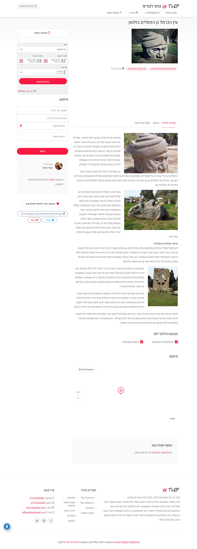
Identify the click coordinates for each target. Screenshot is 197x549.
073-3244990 (38, 503)
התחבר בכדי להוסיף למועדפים (40, 203)
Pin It (33, 220)
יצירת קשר (69, 511)
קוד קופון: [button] (25, 91)
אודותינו (71, 498)
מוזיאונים (132, 68)
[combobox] (42, 110)
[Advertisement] (125, 95)
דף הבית (170, 12)
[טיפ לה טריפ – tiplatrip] (161, 6)
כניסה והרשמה (26, 6)
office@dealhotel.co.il (34, 512)
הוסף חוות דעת (142, 123)
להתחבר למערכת (160, 452)
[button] (78, 392)
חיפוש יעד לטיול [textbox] (59, 110)
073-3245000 (37, 498)
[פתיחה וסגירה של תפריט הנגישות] (7, 526)
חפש (42, 151)
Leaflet (172, 418)
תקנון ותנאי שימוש (69, 504)
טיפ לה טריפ (70, 542)
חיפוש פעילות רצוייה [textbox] (57, 118)
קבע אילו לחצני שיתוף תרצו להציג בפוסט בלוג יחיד (41, 213)
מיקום (156, 123)
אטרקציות (171, 68)
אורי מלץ (47, 168)
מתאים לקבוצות (131, 342)
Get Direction (87, 369)
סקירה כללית (168, 123)
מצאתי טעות (113, 12)
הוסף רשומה (87, 513)
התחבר (51, 180)
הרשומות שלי (87, 503)
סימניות (71, 516)
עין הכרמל (116, 69)
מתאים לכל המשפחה (162, 342)
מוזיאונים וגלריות (158, 68)
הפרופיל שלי (87, 498)
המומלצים (152, 12)
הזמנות (71, 521)
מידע (133, 12)
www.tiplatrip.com (36, 508)
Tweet (48, 220)
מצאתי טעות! (40, 33)
